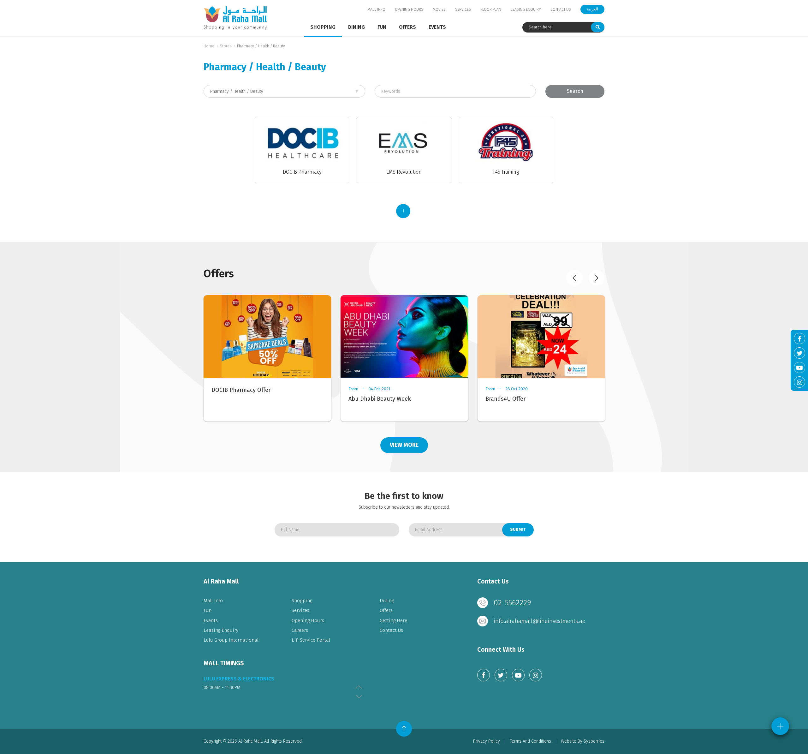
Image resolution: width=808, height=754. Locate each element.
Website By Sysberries (582, 741)
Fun (381, 27)
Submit (518, 529)
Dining (356, 27)
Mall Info (376, 9)
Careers (300, 630)
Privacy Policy (486, 741)
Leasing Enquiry (526, 9)
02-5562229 (512, 602)
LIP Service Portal (311, 640)
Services (463, 9)
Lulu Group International (231, 640)
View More (404, 444)
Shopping (323, 27)
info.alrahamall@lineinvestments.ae (539, 621)
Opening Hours (409, 9)
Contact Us (560, 9)
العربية (592, 9)
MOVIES (439, 9)
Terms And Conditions (530, 741)
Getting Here (393, 620)
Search (575, 91)
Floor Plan (490, 9)
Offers (407, 27)
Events (437, 27)
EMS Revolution (404, 172)
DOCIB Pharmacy (302, 172)
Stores (225, 46)
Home (209, 46)
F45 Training (506, 172)
